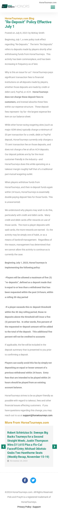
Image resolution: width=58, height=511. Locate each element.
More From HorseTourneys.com (27, 422)
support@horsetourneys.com (37, 415)
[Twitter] (33, 480)
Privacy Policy (24, 507)
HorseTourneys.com (47, 2)
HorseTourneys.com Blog (19, 18)
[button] (52, 7)
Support (37, 507)
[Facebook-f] (25, 480)
